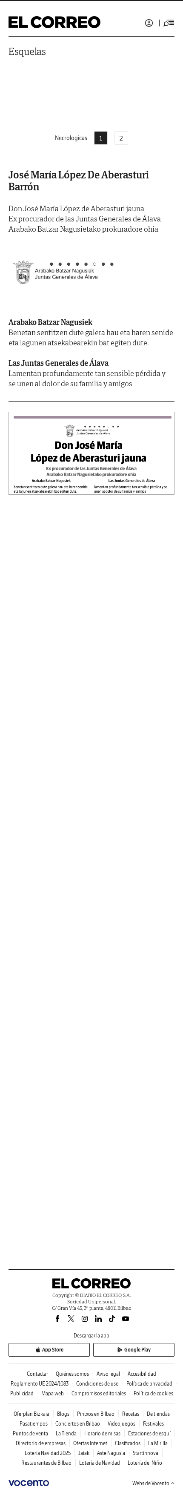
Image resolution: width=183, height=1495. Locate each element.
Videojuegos (121, 1423)
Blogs (63, 1414)
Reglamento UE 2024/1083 (40, 1383)
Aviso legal (108, 1374)
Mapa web (52, 1393)
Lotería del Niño (145, 1463)
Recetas (130, 1414)
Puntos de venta (30, 1433)
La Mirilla (158, 1443)
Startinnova (145, 1453)
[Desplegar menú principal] (168, 23)
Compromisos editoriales (98, 1393)
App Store (52, 1349)
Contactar (37, 1374)
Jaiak (83, 1453)
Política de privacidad (149, 1383)
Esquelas (27, 51)
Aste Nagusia (111, 1453)
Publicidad (22, 1393)
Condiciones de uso (97, 1383)
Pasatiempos (34, 1423)
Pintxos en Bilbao (95, 1414)
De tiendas (158, 1414)
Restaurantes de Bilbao (46, 1463)
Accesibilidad (142, 1374)
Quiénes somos (72, 1374)
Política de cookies (153, 1393)
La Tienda (66, 1433)
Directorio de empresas (41, 1443)
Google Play (137, 1349)
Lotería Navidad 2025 (48, 1453)
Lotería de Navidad (99, 1463)
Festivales (153, 1423)
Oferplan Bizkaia (31, 1414)
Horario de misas (102, 1433)
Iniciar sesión (149, 23)
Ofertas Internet (90, 1443)
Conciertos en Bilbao (77, 1423)
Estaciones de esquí (149, 1433)
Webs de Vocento (150, 1483)
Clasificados (127, 1443)
